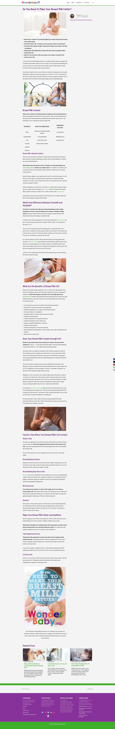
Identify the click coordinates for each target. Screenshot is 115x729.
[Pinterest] (114, 364)
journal (35, 344)
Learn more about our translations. (83, 716)
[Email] (114, 370)
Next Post (91, 689)
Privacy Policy (26, 712)
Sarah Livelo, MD (84, 15)
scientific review (33, 241)
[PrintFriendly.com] (114, 367)
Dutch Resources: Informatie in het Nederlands (85, 712)
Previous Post (24, 689)
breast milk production (29, 167)
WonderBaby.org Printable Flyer (29, 714)
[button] (92, 2)
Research (25, 475)
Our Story (25, 706)
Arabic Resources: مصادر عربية (85, 706)
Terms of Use (25, 710)
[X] (114, 362)
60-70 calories (60, 191)
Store (24, 708)
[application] (89, 3)
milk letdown (60, 220)
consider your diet (36, 388)
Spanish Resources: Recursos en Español (85, 709)
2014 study (46, 189)
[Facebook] (114, 359)
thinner (30, 224)
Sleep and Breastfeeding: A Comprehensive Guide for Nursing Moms (33, 665)
